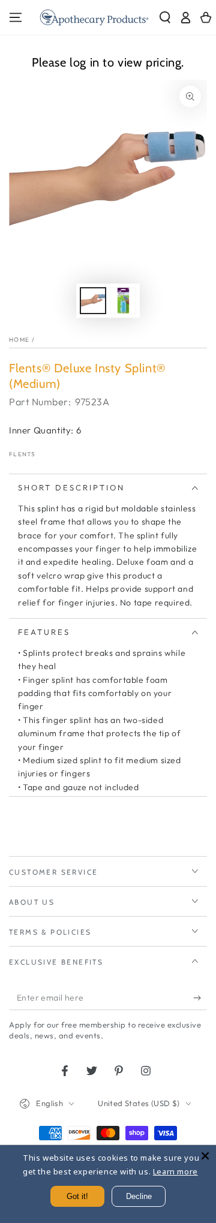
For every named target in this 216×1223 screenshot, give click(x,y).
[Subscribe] (200, 998)
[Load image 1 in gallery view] (93, 300)
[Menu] (15, 17)
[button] (165, 17)
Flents (22, 454)
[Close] (205, 1156)
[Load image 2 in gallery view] (123, 300)
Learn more (175, 1171)
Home (19, 340)
